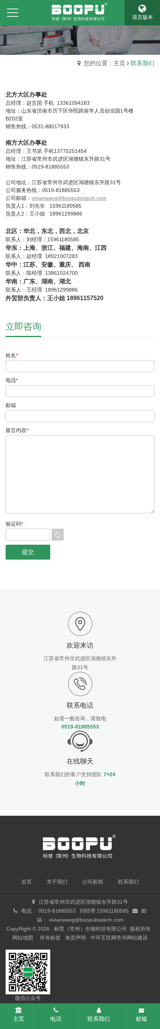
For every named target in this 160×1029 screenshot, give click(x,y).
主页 (18, 1019)
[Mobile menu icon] (12, 12)
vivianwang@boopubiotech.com (69, 198)
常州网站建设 (132, 938)
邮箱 (141, 1019)
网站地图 (22, 938)
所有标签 (50, 938)
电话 (55, 1019)
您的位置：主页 (104, 63)
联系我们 (98, 1019)
